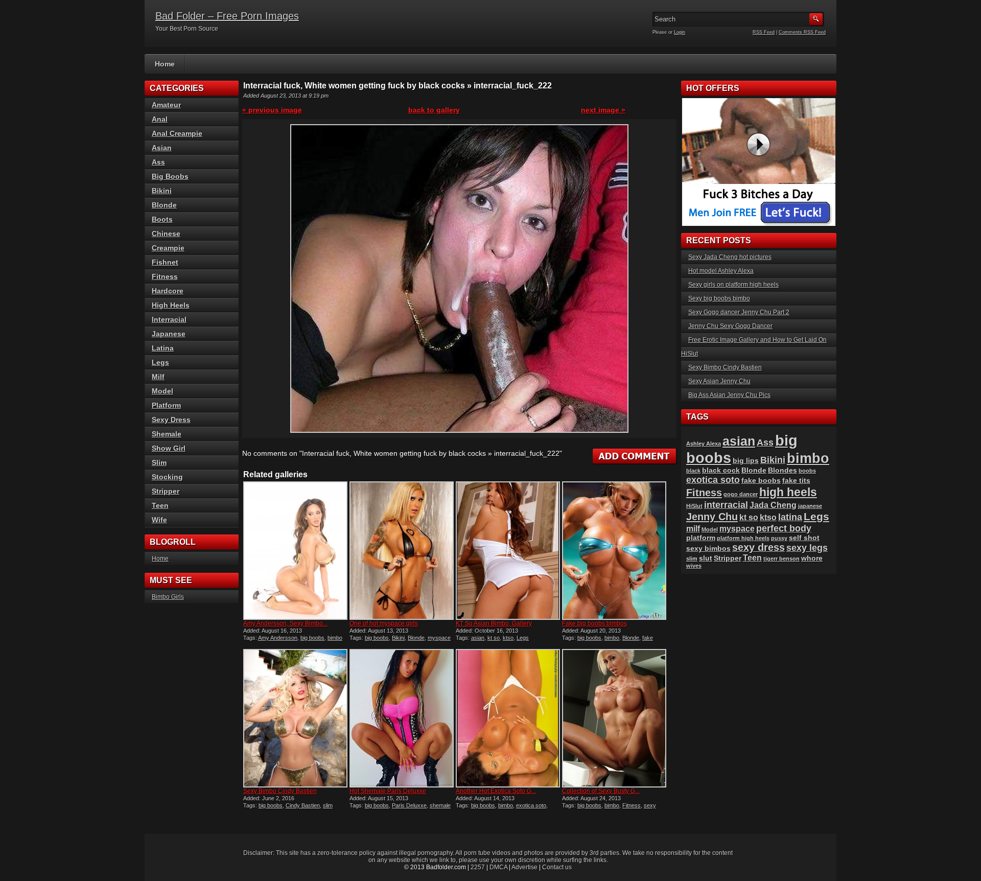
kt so (493, 638)
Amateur (166, 105)
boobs (807, 471)
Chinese (166, 233)
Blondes (782, 470)
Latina (163, 348)
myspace (439, 638)
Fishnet (165, 262)
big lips (746, 461)
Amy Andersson (277, 638)
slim (328, 805)
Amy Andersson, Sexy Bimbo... (285, 623)
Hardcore (167, 291)
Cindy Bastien (303, 805)
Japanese (168, 334)
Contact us (557, 867)
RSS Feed (764, 32)
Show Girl (168, 448)
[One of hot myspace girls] (401, 550)
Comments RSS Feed (802, 32)
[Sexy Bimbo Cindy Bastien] (295, 718)
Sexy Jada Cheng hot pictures (730, 257)
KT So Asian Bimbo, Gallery (494, 623)
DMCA (498, 867)
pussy (779, 538)
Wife (159, 520)
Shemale (166, 434)
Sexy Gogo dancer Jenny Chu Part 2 (738, 312)
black (693, 471)
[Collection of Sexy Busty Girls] (614, 718)
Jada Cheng (773, 505)
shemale (440, 805)
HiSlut (694, 506)
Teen (160, 505)
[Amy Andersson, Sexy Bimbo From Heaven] (295, 550)
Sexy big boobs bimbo (719, 298)
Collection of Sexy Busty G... (601, 791)
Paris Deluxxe (409, 805)
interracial (726, 504)
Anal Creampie (177, 133)
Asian (162, 148)
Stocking (167, 477)
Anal (160, 119)
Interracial (169, 319)
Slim (159, 462)
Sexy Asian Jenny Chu (719, 381)
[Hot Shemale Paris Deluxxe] (401, 718)
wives (694, 566)
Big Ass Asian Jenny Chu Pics (729, 395)
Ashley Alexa (703, 443)
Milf (158, 377)
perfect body (783, 528)
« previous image (272, 110)
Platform (166, 405)
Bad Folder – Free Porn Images (227, 15)
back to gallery (434, 110)
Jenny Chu (712, 516)
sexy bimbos (708, 548)
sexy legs (807, 547)
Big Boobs (170, 176)
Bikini (398, 638)
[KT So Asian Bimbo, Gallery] (508, 550)
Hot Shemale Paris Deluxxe (387, 791)
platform (700, 538)
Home (165, 64)
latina (790, 517)
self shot (804, 538)
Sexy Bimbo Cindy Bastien (280, 791)
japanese (810, 506)
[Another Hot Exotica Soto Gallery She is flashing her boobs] (508, 718)
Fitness (631, 805)
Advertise (524, 867)
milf (693, 528)
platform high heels (743, 538)
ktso (508, 638)
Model (162, 391)
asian (477, 638)
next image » (603, 110)
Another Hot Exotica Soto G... (496, 791)
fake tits (796, 480)
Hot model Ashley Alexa (721, 270)
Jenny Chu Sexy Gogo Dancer (730, 326)
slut (705, 558)
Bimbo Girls (168, 596)
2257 (478, 867)
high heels (788, 492)
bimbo (335, 638)
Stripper (165, 491)
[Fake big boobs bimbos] (614, 550)
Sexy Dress (171, 419)
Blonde (416, 638)
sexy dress (758, 547)
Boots (162, 219)
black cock (721, 470)
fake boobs (761, 480)
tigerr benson (781, 558)
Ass (158, 162)
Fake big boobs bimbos (594, 623)
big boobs (312, 638)
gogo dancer (740, 494)
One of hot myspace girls (383, 623)
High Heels (171, 305)
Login (679, 32)
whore (812, 558)
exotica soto (531, 805)
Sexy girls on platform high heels (733, 284)
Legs (523, 638)
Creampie (168, 248)
